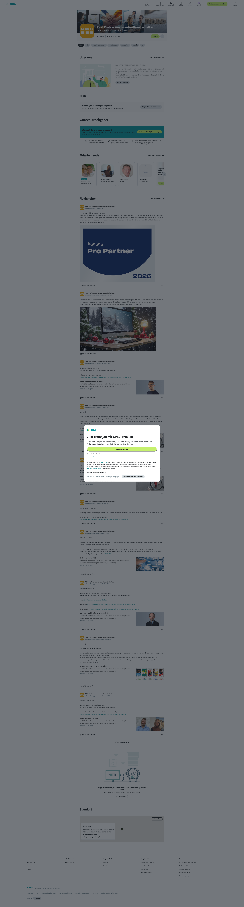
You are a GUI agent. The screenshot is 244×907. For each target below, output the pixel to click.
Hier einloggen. (91, 456)
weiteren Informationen (94, 468)
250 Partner (104, 462)
